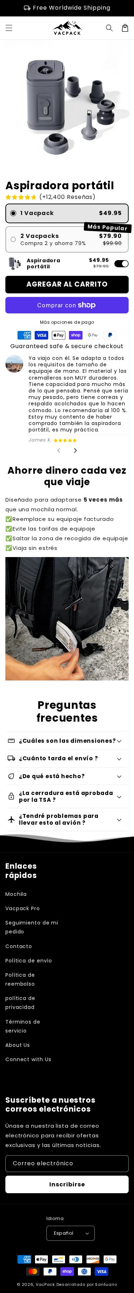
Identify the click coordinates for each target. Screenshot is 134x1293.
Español (64, 1233)
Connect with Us (28, 1059)
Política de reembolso (20, 979)
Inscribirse (67, 1184)
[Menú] (9, 28)
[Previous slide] (59, 450)
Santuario (106, 1284)
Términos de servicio (22, 1026)
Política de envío (28, 960)
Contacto (18, 946)
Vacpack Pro (22, 908)
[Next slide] (75, 450)
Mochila (16, 894)
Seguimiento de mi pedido (31, 927)
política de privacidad (20, 1003)
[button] (109, 28)
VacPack (45, 1284)
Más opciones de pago (67, 322)
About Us (17, 1045)
